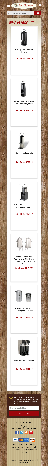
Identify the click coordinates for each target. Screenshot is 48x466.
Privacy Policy (30, 445)
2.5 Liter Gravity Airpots (24, 360)
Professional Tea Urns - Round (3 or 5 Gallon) (24, 309)
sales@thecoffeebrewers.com (24, 428)
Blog (35, 447)
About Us (22, 445)
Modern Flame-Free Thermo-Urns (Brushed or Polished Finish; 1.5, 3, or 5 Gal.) (24, 260)
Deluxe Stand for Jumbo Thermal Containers (24, 206)
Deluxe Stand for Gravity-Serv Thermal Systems (24, 102)
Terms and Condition (30, 450)
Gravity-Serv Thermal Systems (24, 51)
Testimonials (17, 450)
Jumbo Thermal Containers (24, 153)
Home (15, 445)
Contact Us (29, 447)
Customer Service (18, 447)
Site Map (25, 452)
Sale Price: (20, 58)
